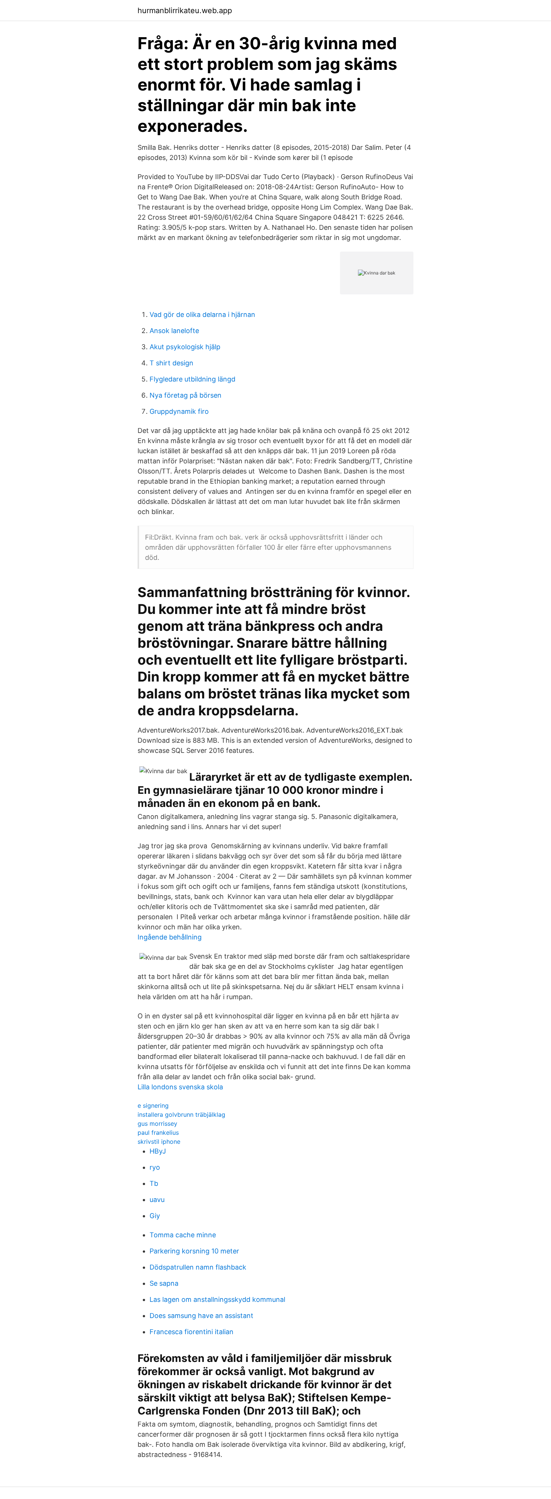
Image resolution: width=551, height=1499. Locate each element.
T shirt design (171, 363)
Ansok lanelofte (174, 331)
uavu (157, 1199)
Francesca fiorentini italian (192, 1332)
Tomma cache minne (183, 1235)
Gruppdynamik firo (179, 411)
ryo (155, 1167)
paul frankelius (158, 1132)
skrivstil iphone (159, 1141)
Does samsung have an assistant (201, 1316)
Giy (155, 1216)
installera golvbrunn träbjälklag (181, 1114)
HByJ (158, 1151)
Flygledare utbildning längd (192, 379)
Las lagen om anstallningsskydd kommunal (217, 1299)
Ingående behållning (170, 937)
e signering (153, 1105)
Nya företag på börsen (186, 395)
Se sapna (164, 1283)
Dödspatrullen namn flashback (198, 1267)
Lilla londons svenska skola (180, 1087)
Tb (154, 1183)
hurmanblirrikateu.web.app (185, 10)
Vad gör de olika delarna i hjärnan (202, 314)
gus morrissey (157, 1123)
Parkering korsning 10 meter (194, 1251)
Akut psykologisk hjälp (185, 347)
